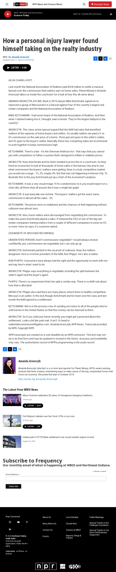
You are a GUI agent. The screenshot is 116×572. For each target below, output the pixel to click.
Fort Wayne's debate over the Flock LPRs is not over (49, 416)
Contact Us (47, 530)
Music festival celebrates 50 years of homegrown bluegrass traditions (57, 395)
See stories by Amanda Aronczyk (37, 379)
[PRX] (75, 566)
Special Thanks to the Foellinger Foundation (99, 524)
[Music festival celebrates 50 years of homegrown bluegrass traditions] (12, 400)
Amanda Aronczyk (20, 57)
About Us (47, 517)
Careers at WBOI (73, 530)
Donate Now (101, 4)
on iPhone (20, 551)
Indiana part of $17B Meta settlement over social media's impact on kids (58, 437)
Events (46, 536)
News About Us (49, 524)
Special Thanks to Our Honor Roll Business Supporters (99, 532)
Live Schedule (72, 517)
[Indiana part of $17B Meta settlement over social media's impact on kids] (12, 442)
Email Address (13, 474)
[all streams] (112, 14)
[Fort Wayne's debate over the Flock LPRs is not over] (12, 421)
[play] (8, 14)
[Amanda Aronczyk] (9, 365)
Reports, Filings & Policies (73, 537)
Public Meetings (97, 517)
